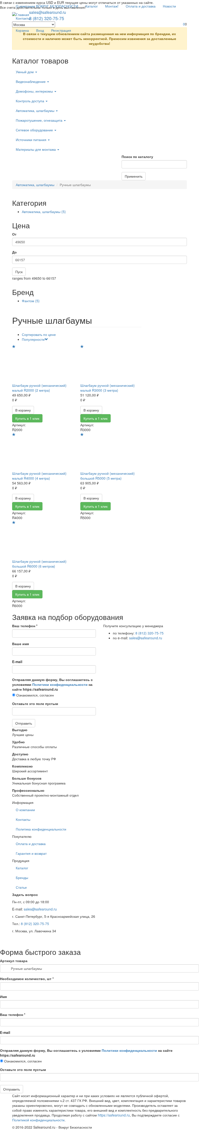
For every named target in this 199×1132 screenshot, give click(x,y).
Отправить (23, 723)
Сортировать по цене (39, 334)
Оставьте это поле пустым (35, 703)
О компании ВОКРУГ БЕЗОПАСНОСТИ (47, 6)
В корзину (23, 410)
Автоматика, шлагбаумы (35, 110)
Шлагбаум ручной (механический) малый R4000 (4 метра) (39, 476)
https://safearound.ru (114, 1115)
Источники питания (31, 139)
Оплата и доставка (141, 6)
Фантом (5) (31, 300)
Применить (133, 176)
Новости (169, 6)
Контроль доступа (30, 100)
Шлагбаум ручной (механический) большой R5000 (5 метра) (107, 476)
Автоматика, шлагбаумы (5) (44, 211)
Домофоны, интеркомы (35, 91)
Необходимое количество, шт (27, 978)
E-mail (17, 661)
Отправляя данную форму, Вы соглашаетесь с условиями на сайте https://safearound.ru (52, 684)
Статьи (21, 887)
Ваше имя (20, 643)
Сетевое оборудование (35, 129)
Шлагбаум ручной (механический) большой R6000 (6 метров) (39, 564)
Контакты (23, 18)
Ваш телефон (24, 625)
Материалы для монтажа (36, 149)
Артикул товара (13, 960)
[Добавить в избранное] (14, 346)
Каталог (91, 6)
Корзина (22, 30)
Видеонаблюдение (31, 81)
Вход (40, 30)
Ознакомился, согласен (34, 695)
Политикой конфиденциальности (38, 1119)
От (14, 234)
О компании (25, 809)
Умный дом (25, 71)
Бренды (22, 877)
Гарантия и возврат (31, 853)
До (14, 252)
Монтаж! (111, 6)
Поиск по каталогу (137, 156)
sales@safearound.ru (145, 637)
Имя (3, 996)
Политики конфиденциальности (60, 684)
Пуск (19, 271)
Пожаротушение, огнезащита (39, 120)
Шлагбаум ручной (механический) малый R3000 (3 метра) (107, 388)
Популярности (33, 339)
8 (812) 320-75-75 (149, 633)
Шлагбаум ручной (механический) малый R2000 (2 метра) (39, 388)
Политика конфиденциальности (41, 829)
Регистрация (61, 30)
